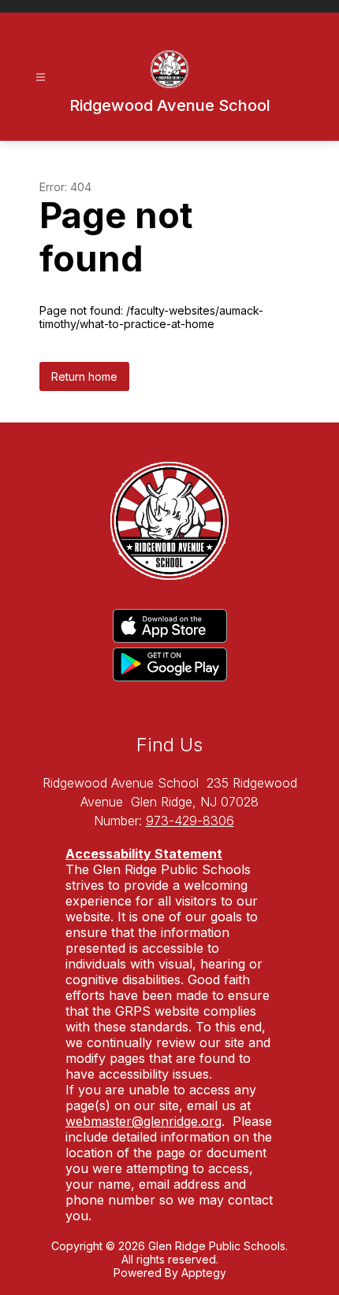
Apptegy (203, 1272)
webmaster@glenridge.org (143, 1121)
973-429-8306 (190, 820)
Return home (84, 376)
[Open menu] (41, 77)
